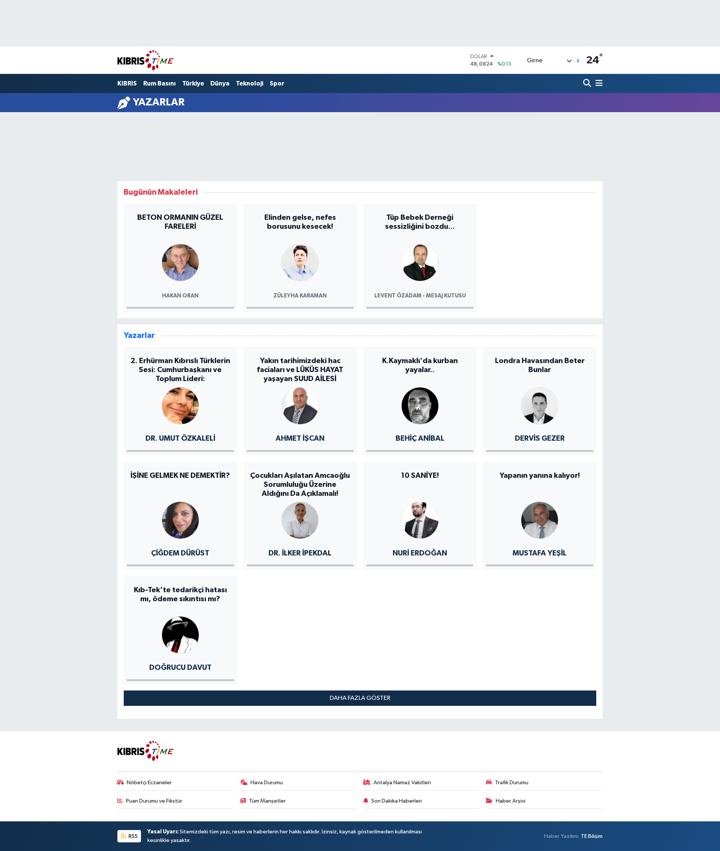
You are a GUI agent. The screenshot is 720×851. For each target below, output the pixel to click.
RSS (133, 836)
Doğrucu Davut (180, 667)
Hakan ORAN (180, 296)
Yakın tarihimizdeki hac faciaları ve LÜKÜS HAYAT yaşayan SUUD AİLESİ (300, 370)
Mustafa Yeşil (540, 553)
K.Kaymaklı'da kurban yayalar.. (420, 365)
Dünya (220, 83)
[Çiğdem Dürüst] (180, 519)
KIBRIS (127, 83)
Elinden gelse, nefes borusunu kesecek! (300, 222)
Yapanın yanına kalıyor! (540, 475)
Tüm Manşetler (267, 801)
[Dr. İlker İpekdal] (300, 519)
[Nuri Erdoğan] (420, 519)
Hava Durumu (266, 782)
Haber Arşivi (510, 801)
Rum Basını (159, 83)
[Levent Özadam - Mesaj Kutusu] (420, 262)
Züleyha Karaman (300, 296)
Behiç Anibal (420, 438)
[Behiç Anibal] (420, 405)
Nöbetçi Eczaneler (149, 782)
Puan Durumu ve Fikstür (154, 801)
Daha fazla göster (360, 698)
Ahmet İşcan (300, 438)
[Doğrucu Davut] (180, 634)
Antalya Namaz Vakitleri (402, 782)
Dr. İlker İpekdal (300, 553)
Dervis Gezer (540, 438)
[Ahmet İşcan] (300, 405)
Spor (277, 83)
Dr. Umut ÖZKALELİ (180, 438)
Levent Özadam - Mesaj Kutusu (420, 296)
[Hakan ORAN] (180, 262)
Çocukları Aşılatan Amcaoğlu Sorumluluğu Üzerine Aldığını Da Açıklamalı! (300, 484)
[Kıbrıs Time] (145, 60)
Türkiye (193, 83)
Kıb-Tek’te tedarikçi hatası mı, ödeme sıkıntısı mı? (180, 594)
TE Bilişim (592, 836)
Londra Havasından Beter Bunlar (540, 365)
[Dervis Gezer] (539, 405)
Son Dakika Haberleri (396, 801)
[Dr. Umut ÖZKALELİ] (180, 405)
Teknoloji (249, 83)
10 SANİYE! (420, 475)
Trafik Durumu (511, 782)
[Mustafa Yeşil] (539, 519)
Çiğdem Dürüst (180, 553)
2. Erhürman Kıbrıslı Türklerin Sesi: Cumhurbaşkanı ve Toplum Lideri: (180, 370)
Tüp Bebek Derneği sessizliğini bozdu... (420, 222)
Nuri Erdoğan (420, 553)
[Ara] (587, 84)
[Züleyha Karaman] (300, 262)
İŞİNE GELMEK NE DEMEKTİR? (180, 475)
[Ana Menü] (597, 84)
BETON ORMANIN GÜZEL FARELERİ (180, 222)
